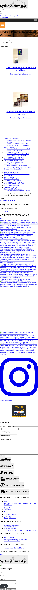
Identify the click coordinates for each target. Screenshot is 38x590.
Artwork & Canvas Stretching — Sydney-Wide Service (20, 503)
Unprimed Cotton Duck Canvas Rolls (18, 145)
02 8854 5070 (4, 17)
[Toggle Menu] (35, 20)
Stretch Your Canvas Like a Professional (19, 167)
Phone (5, 432)
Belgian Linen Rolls (9, 147)
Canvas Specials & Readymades (13, 160)
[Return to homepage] (14, 8)
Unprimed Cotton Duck (11, 528)
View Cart (2, 589)
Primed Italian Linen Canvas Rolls (17, 155)
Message (5, 439)
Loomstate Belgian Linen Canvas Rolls (18, 149)
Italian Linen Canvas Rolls (11, 152)
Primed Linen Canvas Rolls (15, 150)
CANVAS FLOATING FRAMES (14, 159)
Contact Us (7, 508)
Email (5, 435)
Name (2, 572)
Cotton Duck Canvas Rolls (11, 138)
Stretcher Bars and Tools (11, 164)
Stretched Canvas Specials (15, 162)
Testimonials (7, 509)
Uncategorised (8, 175)
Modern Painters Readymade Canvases (18, 190)
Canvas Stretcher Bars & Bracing (17, 165)
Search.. (2, 10)
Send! (4, 586)
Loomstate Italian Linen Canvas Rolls (18, 154)
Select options (27, 74)
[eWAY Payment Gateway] (19, 417)
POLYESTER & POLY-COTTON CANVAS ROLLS (20, 530)
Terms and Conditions (10, 514)
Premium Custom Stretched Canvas (14, 157)
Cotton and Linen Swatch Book (13, 169)
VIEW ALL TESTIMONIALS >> (10, 200)
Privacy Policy (8, 516)
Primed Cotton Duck (10, 527)
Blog (5, 511)
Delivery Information (10, 518)
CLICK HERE (6, 211)
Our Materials (8, 505)
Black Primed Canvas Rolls (12, 172)
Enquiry (2, 579)
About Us (6, 501)
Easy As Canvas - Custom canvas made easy (17, 174)
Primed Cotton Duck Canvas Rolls (17, 144)
